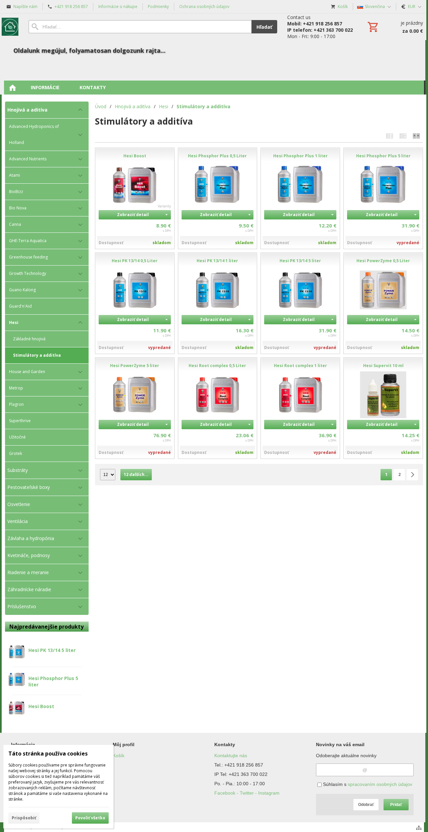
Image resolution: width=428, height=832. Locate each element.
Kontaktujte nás (230, 755)
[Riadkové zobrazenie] (389, 135)
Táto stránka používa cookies (48, 753)
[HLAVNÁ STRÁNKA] (12, 87)
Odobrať (366, 804)
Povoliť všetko (90, 818)
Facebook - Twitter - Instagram (247, 793)
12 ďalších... (136, 474)
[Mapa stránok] (419, 828)
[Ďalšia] (412, 474)
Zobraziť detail (133, 214)
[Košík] (394, 26)
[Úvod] (10, 26)
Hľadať (264, 27)
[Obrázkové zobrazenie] (416, 135)
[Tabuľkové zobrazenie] (403, 135)
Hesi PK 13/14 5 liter (52, 650)
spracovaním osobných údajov (380, 784)
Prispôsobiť (24, 818)
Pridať (396, 804)
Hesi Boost (41, 706)
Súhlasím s (367, 784)
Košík (118, 755)
